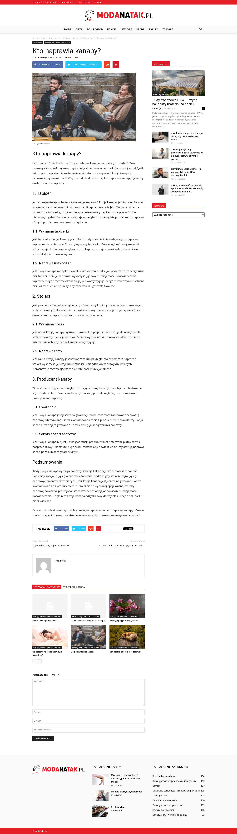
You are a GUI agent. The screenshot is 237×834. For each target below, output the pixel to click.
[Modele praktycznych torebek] (100, 795)
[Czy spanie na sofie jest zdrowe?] (127, 637)
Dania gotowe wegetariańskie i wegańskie (174, 780)
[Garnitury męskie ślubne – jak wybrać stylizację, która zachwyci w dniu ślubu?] (160, 172)
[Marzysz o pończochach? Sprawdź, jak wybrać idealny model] (100, 779)
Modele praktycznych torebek (126, 791)
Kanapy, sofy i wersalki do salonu (57, 43)
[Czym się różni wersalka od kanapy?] (88, 606)
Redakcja (42, 57)
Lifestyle (126, 29)
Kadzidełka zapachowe (164, 776)
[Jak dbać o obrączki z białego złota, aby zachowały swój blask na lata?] (160, 137)
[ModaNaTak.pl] (118, 15)
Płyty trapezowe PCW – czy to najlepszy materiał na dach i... (175, 102)
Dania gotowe (159, 795)
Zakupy (153, 29)
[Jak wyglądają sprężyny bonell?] (127, 606)
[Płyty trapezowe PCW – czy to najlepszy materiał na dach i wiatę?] (178, 83)
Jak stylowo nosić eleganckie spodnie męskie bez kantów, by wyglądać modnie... (187, 188)
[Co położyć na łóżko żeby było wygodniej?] (50, 637)
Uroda (140, 29)
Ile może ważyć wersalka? (44, 620)
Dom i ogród (95, 29)
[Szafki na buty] (100, 811)
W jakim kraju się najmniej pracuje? (50, 545)
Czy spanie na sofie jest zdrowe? (125, 652)
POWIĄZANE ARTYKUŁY (46, 587)
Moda (67, 29)
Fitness (111, 29)
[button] (201, 29)
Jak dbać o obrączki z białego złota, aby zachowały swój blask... (187, 136)
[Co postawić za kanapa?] (88, 637)
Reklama (88, 2)
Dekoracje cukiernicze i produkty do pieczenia (176, 790)
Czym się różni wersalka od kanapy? (88, 620)
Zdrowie (167, 29)
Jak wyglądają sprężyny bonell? (124, 620)
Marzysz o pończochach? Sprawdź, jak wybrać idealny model (125, 778)
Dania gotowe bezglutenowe (167, 805)
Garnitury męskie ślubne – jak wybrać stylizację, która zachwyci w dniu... (186, 172)
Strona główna (67, 2)
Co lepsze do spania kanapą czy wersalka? (122, 545)
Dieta (79, 29)
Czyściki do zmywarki (163, 809)
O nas (79, 2)
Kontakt (98, 2)
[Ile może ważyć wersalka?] (50, 606)
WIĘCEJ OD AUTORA (74, 587)
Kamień (156, 785)
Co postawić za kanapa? (82, 652)
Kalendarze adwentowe (164, 800)
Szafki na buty (118, 807)
